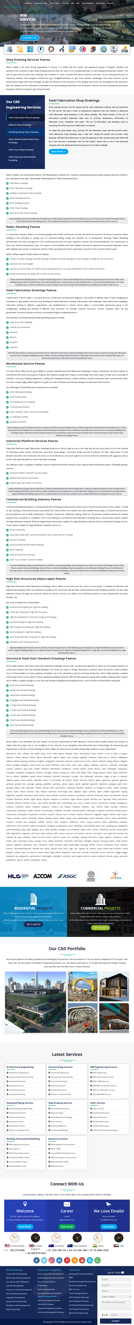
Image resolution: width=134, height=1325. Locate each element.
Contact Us (29, 34)
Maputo (37, 810)
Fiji (63, 780)
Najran (124, 814)
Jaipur (84, 791)
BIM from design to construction (64, 1157)
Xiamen (109, 856)
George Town (20, 784)
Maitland (36, 807)
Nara (75, 818)
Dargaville (24, 776)
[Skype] (89, 1260)
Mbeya (59, 814)
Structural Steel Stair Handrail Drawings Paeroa (41, 658)
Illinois (22, 791)
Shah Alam (78, 841)
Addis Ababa (58, 753)
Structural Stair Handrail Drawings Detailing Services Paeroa (94, 221)
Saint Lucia (35, 833)
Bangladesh (50, 761)
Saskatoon (117, 837)
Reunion (112, 829)
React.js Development (46, 1289)
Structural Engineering (60, 1072)
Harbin (116, 788)
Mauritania (33, 814)
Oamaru (49, 822)
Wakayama (23, 856)
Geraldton (47, 784)
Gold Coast (122, 784)
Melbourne (88, 814)
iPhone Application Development (50, 1274)
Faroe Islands (26, 780)
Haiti (23, 788)
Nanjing (40, 818)
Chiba (73, 772)
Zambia (27, 860)
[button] (10, 25)
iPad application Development (49, 1293)
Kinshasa (66, 799)
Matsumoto (11, 814)
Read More (57, 151)
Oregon (89, 822)
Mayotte (51, 814)
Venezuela (94, 852)
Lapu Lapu (107, 799)
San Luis (88, 833)
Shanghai (88, 841)
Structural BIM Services (18, 1162)
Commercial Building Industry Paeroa (33, 499)
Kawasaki (63, 795)
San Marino (98, 833)
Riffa (8, 833)
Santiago (75, 837)
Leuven (34, 803)
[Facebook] (36, 1260)
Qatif (29, 829)
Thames (9, 848)
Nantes (55, 818)
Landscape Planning (17, 1094)
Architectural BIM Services (19, 1157)
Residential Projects (17, 1090)
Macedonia (103, 803)
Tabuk (118, 841)
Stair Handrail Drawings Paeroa (59, 221)
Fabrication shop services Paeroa (92, 355)
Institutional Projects (17, 1081)
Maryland (100, 810)
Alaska (18, 757)
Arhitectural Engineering (19, 1072)
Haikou (17, 788)
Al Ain (107, 753)
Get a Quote (33, 924)
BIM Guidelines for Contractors (63, 1144)
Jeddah (106, 791)
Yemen (20, 860)
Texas (117, 845)
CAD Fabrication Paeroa (17, 353)
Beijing (109, 761)
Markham (58, 810)
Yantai (116, 856)
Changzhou (30, 772)
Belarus (116, 761)
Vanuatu (85, 852)
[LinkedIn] (59, 1260)
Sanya (101, 837)
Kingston (46, 799)
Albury (39, 757)
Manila (30, 810)
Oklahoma (73, 822)
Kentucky (99, 795)
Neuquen (10, 822)
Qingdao (35, 829)
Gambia (115, 780)
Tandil (51, 845)
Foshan (91, 780)
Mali (92, 807)
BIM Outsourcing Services (19, 1153)
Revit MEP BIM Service (101, 1094)
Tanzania (58, 845)
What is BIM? (56, 1149)
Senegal (37, 841)
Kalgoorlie (10, 795)
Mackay (112, 803)
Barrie (82, 761)
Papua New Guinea (38, 826)
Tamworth (43, 845)
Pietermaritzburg (13, 829)
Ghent (78, 784)
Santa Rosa (65, 837)
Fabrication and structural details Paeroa (77, 358)
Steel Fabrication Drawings (61, 1117)
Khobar (27, 799)
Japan (99, 791)
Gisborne (94, 784)
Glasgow (112, 784)
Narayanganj (83, 818)
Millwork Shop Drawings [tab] (20, 124)
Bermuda (55, 765)
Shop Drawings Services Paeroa (107, 433)
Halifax (38, 788)
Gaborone (106, 780)
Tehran (92, 845)
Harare (109, 788)
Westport (101, 856)
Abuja (43, 753)
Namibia (16, 818)
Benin (32, 765)
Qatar (23, 829)
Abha (19, 753)
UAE (75, 848)
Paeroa (97, 822)
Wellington (57, 856)
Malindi (99, 807)
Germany (57, 784)
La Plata (87, 803)
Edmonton (98, 776)
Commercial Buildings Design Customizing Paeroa (28, 565)
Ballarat (9, 761)
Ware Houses (56, 1121)
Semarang (22, 841)
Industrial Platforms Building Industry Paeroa (28, 494)
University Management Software (51, 1312)
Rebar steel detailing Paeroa (80, 285)
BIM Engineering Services (19, 1144)
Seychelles (68, 841)
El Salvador (122, 776)
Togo (71, 848)
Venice (102, 852)
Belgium (124, 761)
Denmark (56, 776)
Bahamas (92, 757)
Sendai (30, 841)
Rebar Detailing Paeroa (23, 227)
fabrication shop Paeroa (60, 353)
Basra (88, 761)
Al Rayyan (123, 753)
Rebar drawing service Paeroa (58, 285)
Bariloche (69, 761)
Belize (8, 765)
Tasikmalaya (74, 845)
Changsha (10, 772)
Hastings (123, 788)
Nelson (107, 818)
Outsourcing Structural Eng (62, 1077)
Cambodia (113, 765)
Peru (103, 826)
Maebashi (19, 807)
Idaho (16, 791)
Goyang (9, 788)
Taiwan (124, 841)
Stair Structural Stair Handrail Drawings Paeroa (107, 219)
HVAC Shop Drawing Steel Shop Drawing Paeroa (71, 219)
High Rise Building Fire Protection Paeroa (25, 648)
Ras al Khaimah (73, 829)
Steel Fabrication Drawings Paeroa (31, 290)
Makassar (45, 807)
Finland (68, 780)
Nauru (92, 818)
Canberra (18, 769)
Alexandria (47, 757)
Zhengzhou (35, 860)
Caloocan (103, 765)
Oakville (41, 822)
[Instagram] (51, 1260)
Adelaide (68, 753)
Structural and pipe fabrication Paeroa (65, 355)
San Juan (69, 833)
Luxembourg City (69, 803)
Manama (123, 807)
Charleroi (39, 772)
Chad (104, 769)
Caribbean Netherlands (50, 769)
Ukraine (93, 848)
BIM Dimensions (57, 1166)
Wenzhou (67, 856)
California (94, 765)
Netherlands (122, 818)
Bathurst (102, 761)
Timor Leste (62, 848)
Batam (95, 761)
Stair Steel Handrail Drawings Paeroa (44, 733)
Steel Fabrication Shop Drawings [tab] (24, 117)
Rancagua (62, 829)
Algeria (56, 757)
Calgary (86, 765)
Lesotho (26, 803)
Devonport (66, 776)
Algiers (63, 757)
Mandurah (22, 810)
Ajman (100, 753)
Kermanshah (115, 795)
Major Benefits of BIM (59, 1162)
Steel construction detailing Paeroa (23, 279)
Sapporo (108, 837)
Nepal (113, 818)
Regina (83, 829)
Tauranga (84, 845)
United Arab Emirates (112, 848)
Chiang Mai (64, 772)
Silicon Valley (81, 1322)
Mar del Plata (47, 810)
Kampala (19, 795)
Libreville (52, 803)
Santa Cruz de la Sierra (41, 837)
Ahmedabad (85, 753)
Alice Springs (72, 757)
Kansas (42, 795)
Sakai (43, 833)
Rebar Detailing (57, 1113)
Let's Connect (34, 10)
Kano (36, 795)
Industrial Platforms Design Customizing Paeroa (27, 489)
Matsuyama (23, 814)
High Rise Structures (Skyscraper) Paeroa (36, 579)
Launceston (122, 799)
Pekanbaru (78, 826)
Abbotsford (11, 753)
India (37, 791)
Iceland (9, 791)
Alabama (10, 757)
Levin (40, 803)
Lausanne (10, 803)
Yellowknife (11, 860)
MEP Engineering (99, 1072)
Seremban (58, 841)
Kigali (33, 799)
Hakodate (30, 788)
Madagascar (122, 803)
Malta (106, 807)
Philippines (122, 826)
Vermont (110, 852)
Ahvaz (93, 753)
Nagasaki (97, 814)
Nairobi (112, 814)
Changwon (20, 772)
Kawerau (71, 795)
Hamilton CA (90, 788)
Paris (71, 826)
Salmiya (49, 833)
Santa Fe (56, 837)
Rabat (47, 829)
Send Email (109, 1226)
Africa (76, 753)
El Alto (113, 776)
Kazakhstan (81, 795)
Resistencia (103, 829)
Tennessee (108, 845)
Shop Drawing (28, 59)
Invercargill (62, 791)
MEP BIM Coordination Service (105, 1085)
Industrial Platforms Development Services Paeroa (103, 494)
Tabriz (112, 841)
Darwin (32, 776)
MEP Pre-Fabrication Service (104, 1090)
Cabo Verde (65, 765)
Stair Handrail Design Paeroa (45, 731)
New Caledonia (29, 822)
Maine (27, 807)
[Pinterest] (67, 1260)
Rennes (95, 829)
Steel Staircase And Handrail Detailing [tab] (22, 158)
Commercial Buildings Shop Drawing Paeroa (68, 568)
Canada (9, 769)
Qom (42, 829)
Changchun (122, 769)
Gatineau (123, 780)
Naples (69, 818)
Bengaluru (25, 765)
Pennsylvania (89, 826)
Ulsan (99, 848)
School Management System (49, 1300)
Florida (75, 780)
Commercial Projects (17, 1117)
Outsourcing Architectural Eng (21, 1077)
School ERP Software (46, 1304)
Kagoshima (115, 791)
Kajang (124, 791)
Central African (94, 769)
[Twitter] (44, 1260)
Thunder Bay (38, 848)
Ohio (56, 822)
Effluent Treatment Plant (61, 1094)
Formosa (83, 780)
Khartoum (18, 799)
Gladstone (103, 784)
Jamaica (92, 791)
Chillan (83, 772)
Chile (78, 772)
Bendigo (16, 765)
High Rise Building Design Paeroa (27, 650)
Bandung (32, 761)
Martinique (90, 810)
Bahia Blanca (103, 757)
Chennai (56, 772)
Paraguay (51, 826)
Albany (32, 757)
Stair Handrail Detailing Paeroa (22, 731)
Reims (89, 829)
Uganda (82, 848)
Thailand (124, 845)
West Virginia (77, 856)
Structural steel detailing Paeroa (50, 279)
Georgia (31, 784)
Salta (56, 833)
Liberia (45, 803)
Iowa (70, 791)
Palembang (113, 822)
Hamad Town (48, 788)
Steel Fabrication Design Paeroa (87, 491)
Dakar (109, 772)
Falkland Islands (13, 780)
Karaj (48, 795)
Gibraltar (85, 784)
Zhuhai (44, 860)
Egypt (107, 776)
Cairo (80, 765)
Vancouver (76, 852)
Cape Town (28, 769)
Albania (25, 757)
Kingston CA (56, 799)
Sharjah (96, 841)
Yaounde (123, 856)
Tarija (65, 845)
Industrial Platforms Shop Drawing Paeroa (58, 491)
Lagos (73, 799)
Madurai (9, 807)
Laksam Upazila (83, 799)
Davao (39, 776)
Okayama (64, 822)
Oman (82, 822)
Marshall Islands (78, 810)
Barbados (60, 761)
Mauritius (43, 814)
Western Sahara (90, 856)
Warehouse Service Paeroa (25, 363)
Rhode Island (122, 829)
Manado (114, 807)
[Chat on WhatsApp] (97, 1260)
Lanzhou (94, 799)
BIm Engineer (14, 1149)
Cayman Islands (79, 769)
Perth (98, 826)
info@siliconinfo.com (109, 1220)
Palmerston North (13, 826)
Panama (25, 826)
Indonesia (52, 791)
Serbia (50, 841)
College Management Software (50, 1308)
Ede (81, 776)
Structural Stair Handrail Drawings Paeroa (72, 731)
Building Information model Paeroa (105, 285)
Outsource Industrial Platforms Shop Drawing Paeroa (105, 489)
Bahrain (113, 757)
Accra (49, 753)
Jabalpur (77, 791)
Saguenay (26, 833)
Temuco (99, 845)
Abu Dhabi (35, 753)
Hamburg (70, 788)
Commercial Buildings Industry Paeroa (37, 571)
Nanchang (32, 818)
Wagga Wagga (121, 852)
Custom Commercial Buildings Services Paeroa (34, 568)
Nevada (18, 822)
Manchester (11, 810)
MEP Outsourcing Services (103, 1077)
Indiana (44, 791)
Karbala (55, 795)
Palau (104, 822)
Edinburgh (89, 776)
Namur (24, 818)
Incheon (30, 791)
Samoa (62, 833)
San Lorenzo (79, 833)
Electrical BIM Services (18, 1166)
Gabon (98, 780)
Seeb (15, 841)
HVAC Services (98, 1108)
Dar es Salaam (12, 776)
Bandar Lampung (20, 761)
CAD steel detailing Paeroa (51, 282)
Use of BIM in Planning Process (63, 1153)
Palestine (123, 822)
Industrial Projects (16, 1085)
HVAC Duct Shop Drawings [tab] (21, 149)
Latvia (114, 799)
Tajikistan (18, 845)
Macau (94, 803)
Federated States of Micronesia (47, 780)
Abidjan (26, 753)
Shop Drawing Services (60, 1108)
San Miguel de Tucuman (114, 833)
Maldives (85, 807)
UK (87, 848)
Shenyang (104, 841)
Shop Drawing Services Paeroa (20, 219)
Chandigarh (111, 769)
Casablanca (66, 769)
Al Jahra (114, 753)
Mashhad (109, 810)
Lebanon (18, 803)
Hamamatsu (60, 788)
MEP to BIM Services (101, 1081)
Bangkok (40, 761)
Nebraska (99, 818)
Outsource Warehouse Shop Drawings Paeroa (60, 427)
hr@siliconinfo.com (66, 1220)
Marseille (67, 810)
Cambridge (122, 765)
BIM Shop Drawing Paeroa (42, 219)
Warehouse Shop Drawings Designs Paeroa (41, 433)
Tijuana (54, 848)
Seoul (44, 841)
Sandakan (27, 837)
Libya (59, 803)
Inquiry (110, 3)
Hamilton (79, 788)
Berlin (48, 765)
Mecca (65, 814)
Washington (47, 856)
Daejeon (102, 772)
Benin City (40, 765)
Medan (72, 814)
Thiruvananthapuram (22, 848)
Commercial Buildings (59, 1130)
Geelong (9, 784)
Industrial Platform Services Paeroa (32, 441)
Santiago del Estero (88, 837)
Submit (116, 1321)
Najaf (118, 814)
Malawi (68, 807)
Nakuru (9, 818)
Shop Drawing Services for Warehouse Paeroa (24, 427)
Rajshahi (53, 829)
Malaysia (76, 807)
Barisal (76, 761)
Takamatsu (27, 845)
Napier (62, 818)
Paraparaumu (62, 826)
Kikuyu (39, 799)
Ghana (64, 784)
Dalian (115, 772)
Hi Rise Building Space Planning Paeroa (81, 648)
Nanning (48, 818)
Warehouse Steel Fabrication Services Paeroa (89, 430)
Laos (100, 799)
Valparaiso (66, 852)
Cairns (73, 765)
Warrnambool (35, 856)
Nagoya (105, 814)
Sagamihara (16, 833)
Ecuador (75, 776)
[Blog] (74, 1260)
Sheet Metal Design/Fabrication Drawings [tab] (24, 141)
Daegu (95, 772)
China (89, 772)
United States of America (25, 852)
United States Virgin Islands (49, 852)
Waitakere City (12, 856)
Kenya (106, 795)
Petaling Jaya (112, 826)
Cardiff (36, 769)
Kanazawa (28, 795)
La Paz (79, 803)
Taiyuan (9, 845)
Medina (79, 814)
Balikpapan (122, 757)
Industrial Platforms (59, 1126)
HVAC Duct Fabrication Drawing (105, 1130)
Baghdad (83, 757)
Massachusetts (120, 810)
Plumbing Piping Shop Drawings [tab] (24, 132)
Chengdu (47, 772)
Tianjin (46, 848)
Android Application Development (51, 1278)
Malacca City (57, 807)
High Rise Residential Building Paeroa (79, 650)
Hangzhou (101, 788)
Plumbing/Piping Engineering (20, 1108)
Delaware (47, 776)
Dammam (123, 772)
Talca (35, 845)
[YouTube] (82, 1260)
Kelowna (90, 795)
